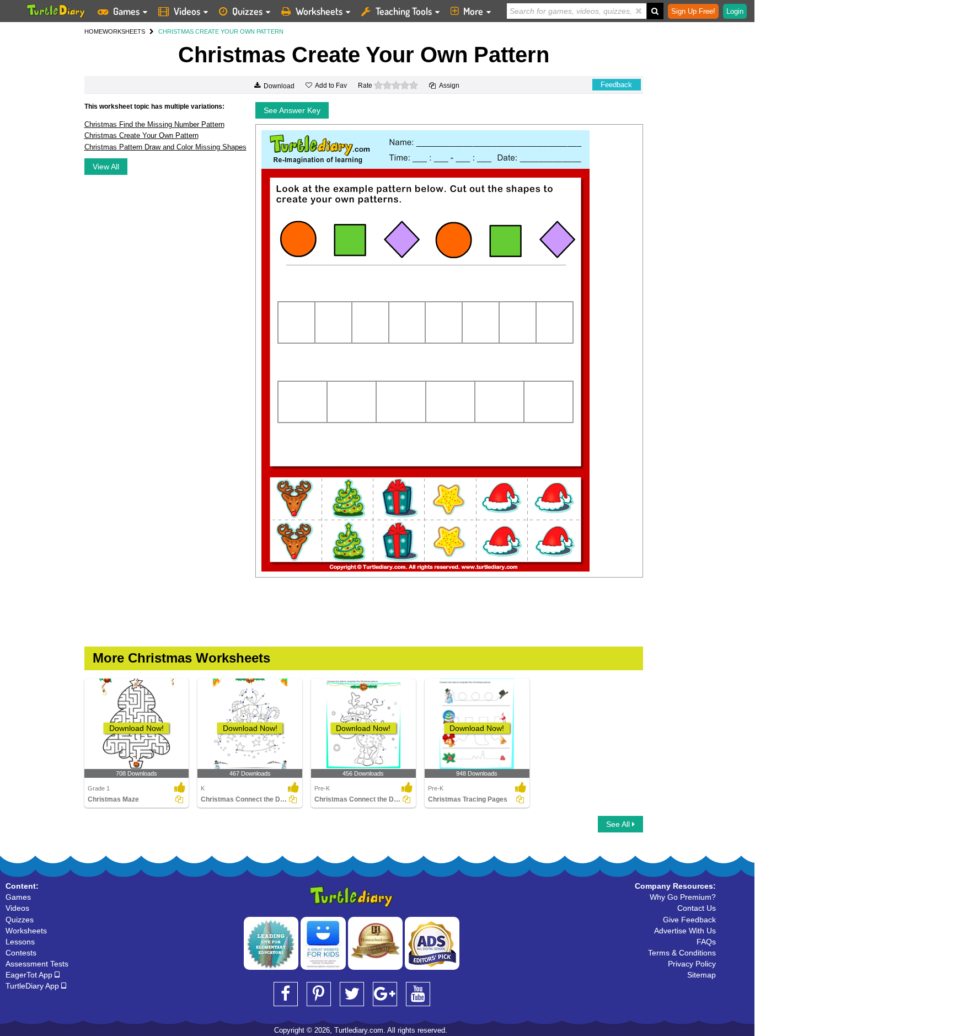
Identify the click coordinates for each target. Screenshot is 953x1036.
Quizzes (247, 11)
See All (619, 824)
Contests (21, 952)
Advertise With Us (685, 930)
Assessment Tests (37, 963)
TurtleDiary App (33, 985)
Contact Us (696, 908)
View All (106, 166)
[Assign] (179, 799)
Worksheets (319, 11)
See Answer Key (292, 110)
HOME (93, 31)
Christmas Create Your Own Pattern (141, 135)
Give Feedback (689, 919)
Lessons (20, 941)
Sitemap (701, 974)
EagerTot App (30, 974)
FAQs (706, 941)
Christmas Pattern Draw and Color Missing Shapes (165, 147)
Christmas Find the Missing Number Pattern (154, 124)
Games (126, 11)
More (473, 11)
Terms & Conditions (682, 952)
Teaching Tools (403, 11)
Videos (187, 11)
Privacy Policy (692, 963)
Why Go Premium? (683, 897)
